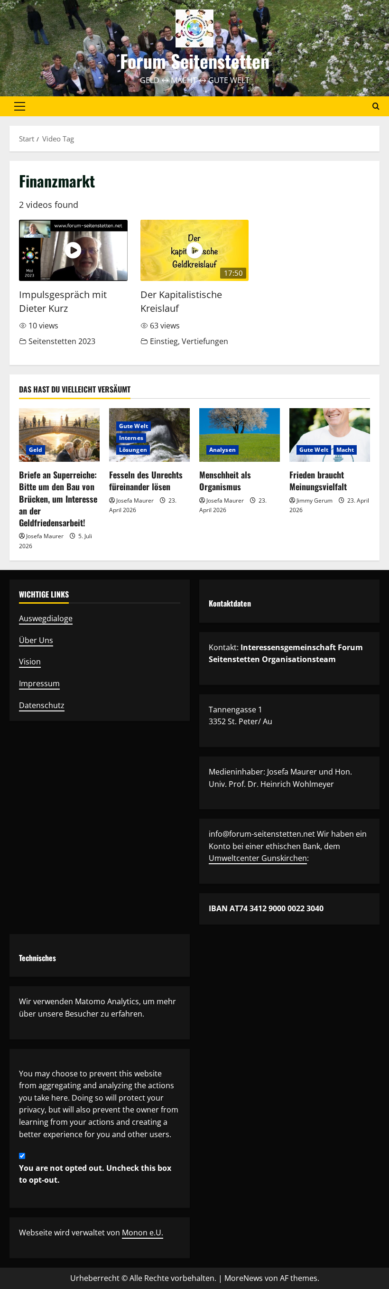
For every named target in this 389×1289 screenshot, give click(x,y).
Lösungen (133, 450)
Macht (345, 450)
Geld (35, 450)
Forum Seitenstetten (194, 60)
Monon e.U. (142, 1232)
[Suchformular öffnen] (376, 106)
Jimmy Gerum (314, 500)
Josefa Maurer (45, 536)
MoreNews (243, 1278)
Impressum (39, 683)
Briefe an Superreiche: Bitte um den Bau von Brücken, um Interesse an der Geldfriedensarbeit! (58, 498)
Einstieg (164, 341)
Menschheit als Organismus (225, 480)
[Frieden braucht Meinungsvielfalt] (329, 435)
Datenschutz (42, 705)
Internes (131, 438)
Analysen (222, 450)
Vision (30, 661)
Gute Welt (133, 426)
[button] (19, 106)
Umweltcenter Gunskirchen (258, 858)
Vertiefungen (205, 341)
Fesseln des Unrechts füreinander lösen (146, 480)
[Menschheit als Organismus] (239, 435)
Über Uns (36, 640)
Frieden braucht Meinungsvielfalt (318, 480)
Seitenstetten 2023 (61, 341)
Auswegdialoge (46, 618)
